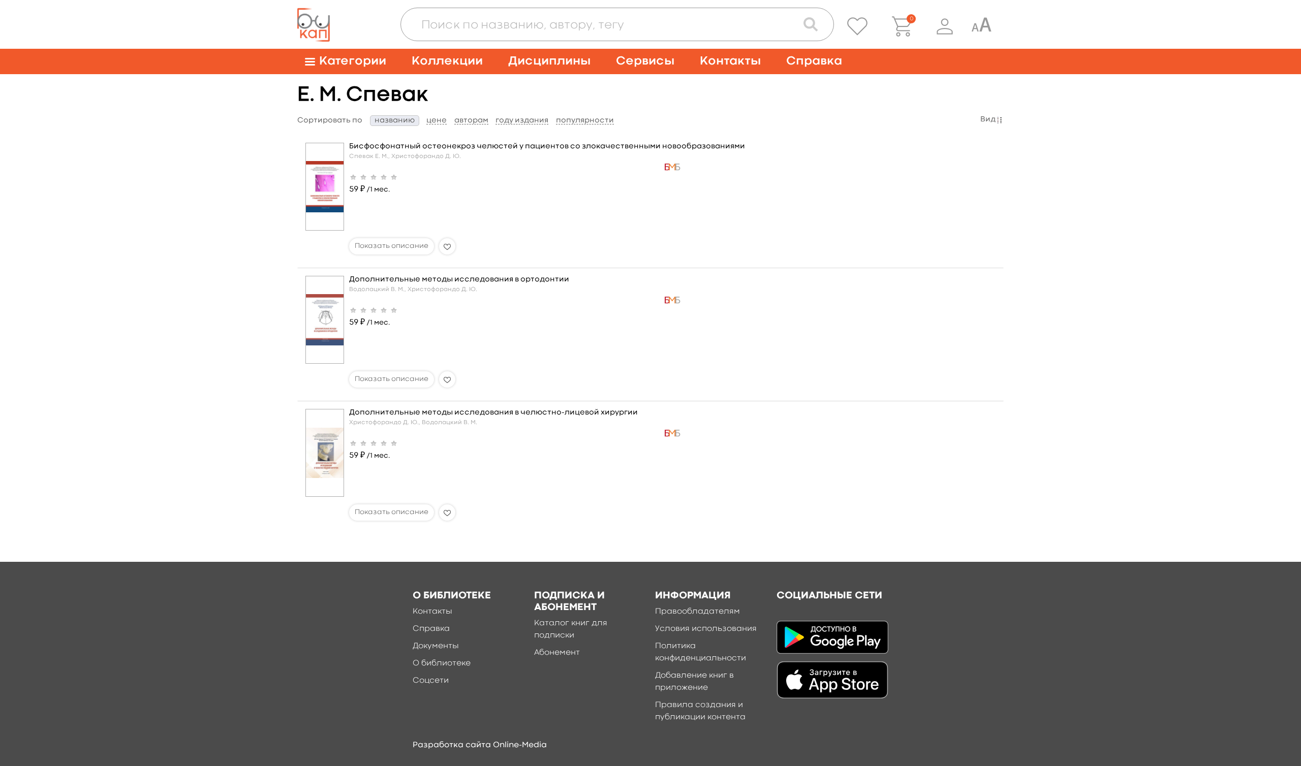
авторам (471, 120)
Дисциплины (549, 61)
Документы (436, 646)
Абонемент (557, 652)
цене (436, 120)
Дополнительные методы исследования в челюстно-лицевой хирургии (493, 412)
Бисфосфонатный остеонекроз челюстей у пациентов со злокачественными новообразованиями (547, 146)
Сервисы (645, 61)
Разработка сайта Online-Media (480, 745)
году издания (521, 120)
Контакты (730, 61)
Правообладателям (697, 611)
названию (395, 120)
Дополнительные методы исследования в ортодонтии (459, 279)
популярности (585, 120)
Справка (814, 61)
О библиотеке (442, 663)
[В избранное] (447, 246)
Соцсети (431, 680)
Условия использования (706, 628)
